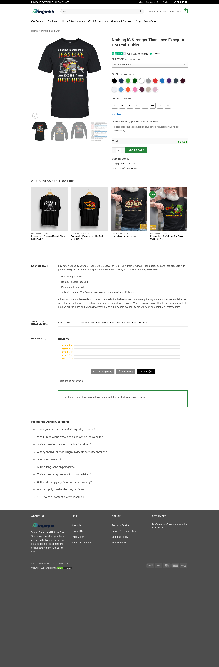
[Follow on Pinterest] (180, 2)
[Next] (102, 78)
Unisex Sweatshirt (139, 323)
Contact (166, 2)
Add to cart (136, 150)
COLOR (115, 74)
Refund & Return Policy (124, 531)
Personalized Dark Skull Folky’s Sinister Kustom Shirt (49, 237)
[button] (179, 11)
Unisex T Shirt (87, 323)
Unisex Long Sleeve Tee (119, 323)
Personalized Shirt (50, 30)
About (141, 2)
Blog (159, 2)
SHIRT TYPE (118, 59)
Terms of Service (120, 525)
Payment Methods (81, 542)
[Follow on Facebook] (172, 2)
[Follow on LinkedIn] (183, 2)
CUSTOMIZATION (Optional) (125, 121)
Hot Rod (121, 168)
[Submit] (141, 11)
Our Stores (150, 2)
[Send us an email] (178, 2)
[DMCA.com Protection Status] (64, 568)
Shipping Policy (120, 536)
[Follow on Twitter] (175, 2)
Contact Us (77, 531)
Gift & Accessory (97, 21)
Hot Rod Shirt (131, 168)
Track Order (150, 21)
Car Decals (37, 21)
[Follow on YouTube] (186, 2)
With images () (104, 371)
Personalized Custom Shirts (123, 236)
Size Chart (116, 114)
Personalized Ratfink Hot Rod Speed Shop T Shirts (167, 237)
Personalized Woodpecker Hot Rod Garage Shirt (87, 237)
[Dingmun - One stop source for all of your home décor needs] (43, 11)
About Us (76, 525)
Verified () (127, 371)
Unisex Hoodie (101, 323)
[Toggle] (34, 430)
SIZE (114, 99)
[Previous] (36, 78)
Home (34, 30)
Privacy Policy (119, 542)
